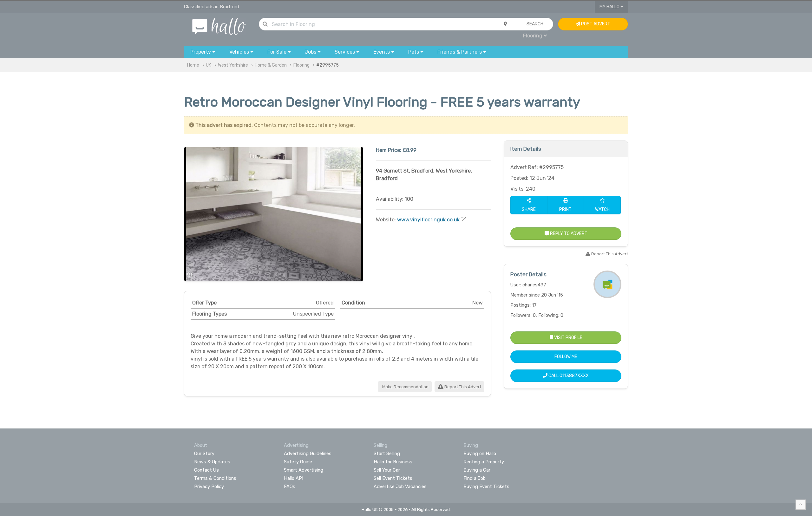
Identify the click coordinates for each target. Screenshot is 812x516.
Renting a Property (483, 462)
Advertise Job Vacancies (400, 486)
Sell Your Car (387, 470)
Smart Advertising (303, 470)
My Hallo (609, 7)
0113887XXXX (574, 375)
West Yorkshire (233, 65)
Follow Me (565, 356)
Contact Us (206, 470)
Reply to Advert (568, 233)
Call (568, 375)
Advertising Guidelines (307, 453)
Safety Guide (298, 462)
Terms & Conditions (215, 478)
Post (595, 24)
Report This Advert (462, 386)
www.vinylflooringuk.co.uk (428, 220)
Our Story (204, 453)
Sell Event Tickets (393, 478)
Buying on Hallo (479, 453)
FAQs (289, 486)
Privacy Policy (209, 486)
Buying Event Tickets (486, 486)
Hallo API (293, 478)
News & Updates (212, 462)
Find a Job (474, 478)
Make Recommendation (405, 386)
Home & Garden (271, 65)
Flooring (301, 65)
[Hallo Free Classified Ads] (219, 26)
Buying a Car (476, 470)
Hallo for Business (393, 462)
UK (208, 65)
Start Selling (387, 453)
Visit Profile (567, 337)
